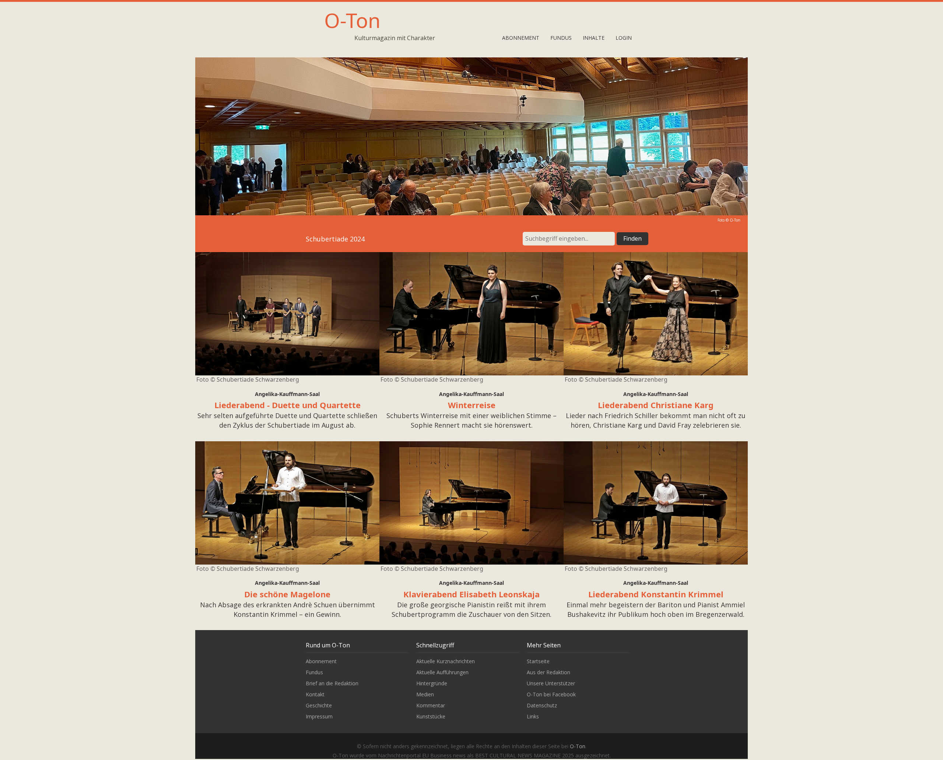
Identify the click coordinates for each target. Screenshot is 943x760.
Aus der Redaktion (548, 672)
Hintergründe (431, 683)
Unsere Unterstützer (551, 683)
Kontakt (315, 694)
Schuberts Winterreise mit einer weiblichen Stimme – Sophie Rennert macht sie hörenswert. (471, 420)
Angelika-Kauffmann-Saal (287, 393)
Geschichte (319, 705)
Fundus (561, 37)
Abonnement (520, 37)
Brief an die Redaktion (332, 683)
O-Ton (352, 20)
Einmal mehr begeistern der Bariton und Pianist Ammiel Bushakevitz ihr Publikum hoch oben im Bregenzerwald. (656, 609)
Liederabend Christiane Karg (656, 404)
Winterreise (471, 404)
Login (624, 37)
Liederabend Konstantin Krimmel (655, 594)
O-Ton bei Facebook (551, 694)
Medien (425, 694)
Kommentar (430, 705)
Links (533, 716)
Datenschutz (542, 705)
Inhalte (593, 37)
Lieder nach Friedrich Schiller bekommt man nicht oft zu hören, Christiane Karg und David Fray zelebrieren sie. (656, 420)
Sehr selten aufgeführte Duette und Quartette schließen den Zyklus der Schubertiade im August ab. (287, 420)
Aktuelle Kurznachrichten (445, 661)
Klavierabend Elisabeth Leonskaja (471, 594)
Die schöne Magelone (287, 594)
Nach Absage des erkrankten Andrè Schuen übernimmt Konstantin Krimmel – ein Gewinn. (287, 609)
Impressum (319, 716)
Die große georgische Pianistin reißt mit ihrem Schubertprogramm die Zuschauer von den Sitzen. (471, 609)
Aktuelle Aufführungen (442, 672)
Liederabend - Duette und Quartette (287, 404)
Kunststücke (430, 716)
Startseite (538, 661)
